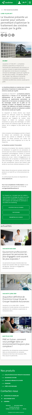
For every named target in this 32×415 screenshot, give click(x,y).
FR (24, 2)
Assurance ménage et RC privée (14, 380)
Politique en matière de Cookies (13, 408)
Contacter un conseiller (11, 395)
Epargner (7, 383)
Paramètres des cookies (16, 217)
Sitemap (24, 408)
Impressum (8, 405)
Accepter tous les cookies (16, 207)
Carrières (6, 401)
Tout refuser (16, 212)
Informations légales (18, 405)
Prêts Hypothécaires (11, 386)
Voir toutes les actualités (11, 10)
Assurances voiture (10, 377)
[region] (16, 207)
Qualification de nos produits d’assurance (17, 374)
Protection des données (14, 407)
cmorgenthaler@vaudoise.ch (10, 188)
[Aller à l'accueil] (7, 2)
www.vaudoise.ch (7, 178)
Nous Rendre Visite (9, 398)
